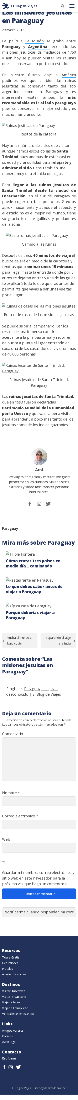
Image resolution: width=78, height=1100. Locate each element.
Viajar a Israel (11, 1002)
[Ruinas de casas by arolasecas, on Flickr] (39, 306)
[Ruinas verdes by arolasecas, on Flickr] (39, 370)
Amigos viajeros (13, 1030)
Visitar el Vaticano (14, 996)
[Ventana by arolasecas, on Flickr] (28, 125)
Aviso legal (9, 1042)
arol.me (61, 1088)
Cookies (7, 1036)
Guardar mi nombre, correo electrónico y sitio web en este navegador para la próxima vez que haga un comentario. (38, 878)
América (69, 74)
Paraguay (10, 528)
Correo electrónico (20, 815)
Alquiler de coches (14, 974)
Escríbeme (9, 1058)
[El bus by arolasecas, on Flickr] (37, 235)
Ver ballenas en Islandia (18, 1013)
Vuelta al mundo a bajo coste (19, 640)
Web (6, 839)
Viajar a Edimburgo (15, 1008)
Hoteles (7, 968)
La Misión (34, 40)
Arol (39, 469)
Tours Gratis (10, 957)
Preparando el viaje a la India (58, 640)
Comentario (12, 733)
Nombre (11, 792)
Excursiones (10, 963)
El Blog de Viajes (21, 1088)
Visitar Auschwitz (13, 991)
